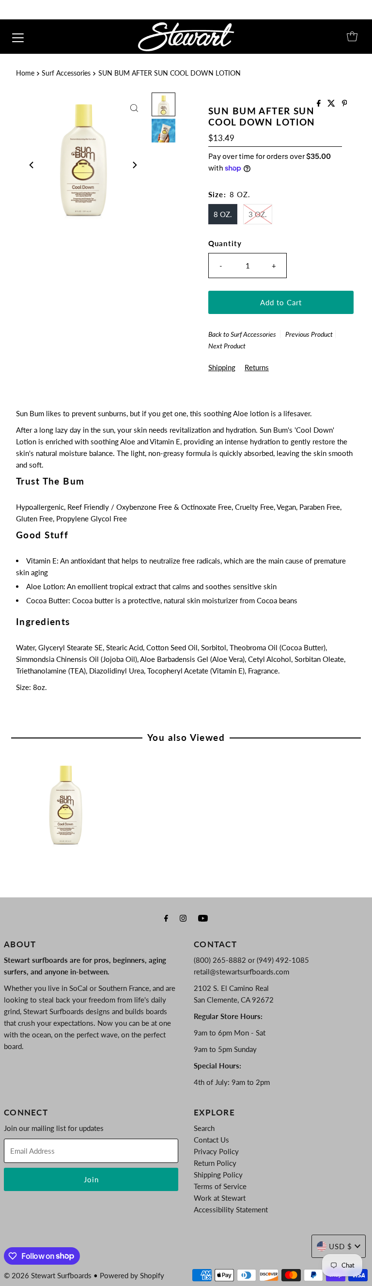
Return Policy (215, 1163)
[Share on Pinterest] (344, 103)
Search (204, 1128)
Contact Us (211, 1139)
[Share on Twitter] (332, 103)
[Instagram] (183, 918)
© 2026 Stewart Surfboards (48, 1275)
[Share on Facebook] (320, 103)
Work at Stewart (220, 1197)
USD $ (340, 1246)
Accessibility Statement (231, 1209)
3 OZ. (257, 214)
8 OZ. (223, 214)
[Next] (134, 165)
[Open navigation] (18, 36)
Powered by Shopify (132, 1275)
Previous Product (309, 334)
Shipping (221, 367)
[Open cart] (352, 36)
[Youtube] (203, 918)
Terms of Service (220, 1186)
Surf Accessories (66, 73)
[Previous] (32, 165)
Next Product (227, 346)
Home (25, 73)
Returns (257, 367)
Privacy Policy (216, 1151)
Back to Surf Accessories (242, 334)
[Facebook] (166, 918)
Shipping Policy (218, 1174)
